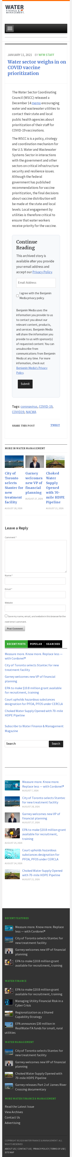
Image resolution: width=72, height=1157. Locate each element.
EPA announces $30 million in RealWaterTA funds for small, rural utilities (34, 1028)
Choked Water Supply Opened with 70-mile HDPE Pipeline (55, 487)
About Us (10, 1148)
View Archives (14, 1112)
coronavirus (29, 406)
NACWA (31, 412)
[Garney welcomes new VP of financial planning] (34, 463)
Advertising (12, 1123)
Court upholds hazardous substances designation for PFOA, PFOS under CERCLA (40, 854)
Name (9, 575)
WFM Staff (46, 55)
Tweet (55, 425)
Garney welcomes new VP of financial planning (34, 483)
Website (9, 602)
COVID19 (18, 412)
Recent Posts (16, 644)
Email (8, 589)
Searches (53, 644)
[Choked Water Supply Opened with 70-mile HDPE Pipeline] (55, 463)
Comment (11, 537)
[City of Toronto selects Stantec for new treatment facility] (14, 463)
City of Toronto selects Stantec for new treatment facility (14, 487)
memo (36, 103)
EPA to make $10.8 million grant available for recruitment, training (44, 834)
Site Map (9, 1152)
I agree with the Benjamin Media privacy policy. (35, 295)
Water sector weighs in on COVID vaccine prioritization (37, 67)
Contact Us (12, 1117)
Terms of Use (57, 1148)
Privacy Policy (42, 272)
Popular (36, 644)
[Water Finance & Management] (15, 11)
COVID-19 (45, 406)
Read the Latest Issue (19, 1106)
